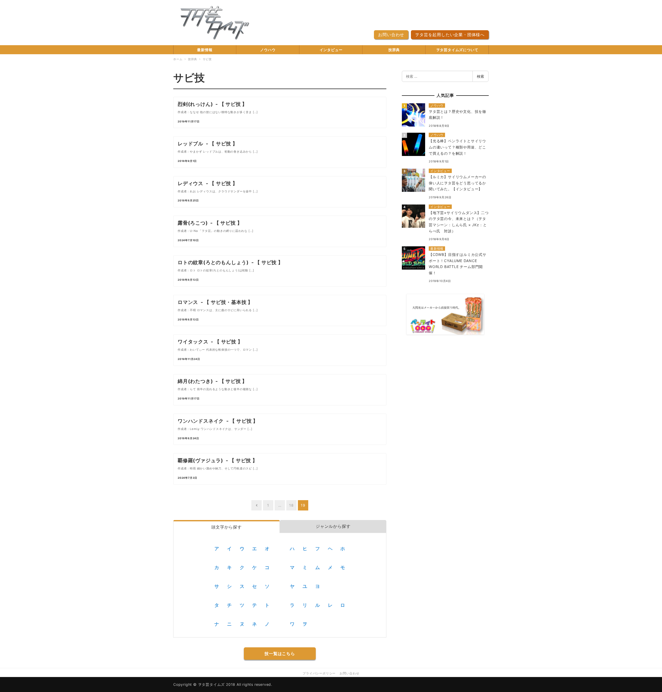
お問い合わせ (391, 34)
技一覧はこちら (280, 653)
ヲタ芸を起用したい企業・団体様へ (450, 34)
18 (291, 505)
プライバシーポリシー (319, 673)
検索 (480, 76)
